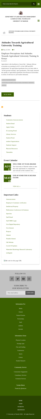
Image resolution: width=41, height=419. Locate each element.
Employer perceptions (8, 80)
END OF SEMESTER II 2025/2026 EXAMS (24, 176)
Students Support (11, 145)
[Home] (20, 12)
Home (20, 400)
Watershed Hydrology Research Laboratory (19, 249)
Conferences (20, 350)
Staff (20, 322)
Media (20, 308)
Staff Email (9, 217)
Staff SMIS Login (11, 221)
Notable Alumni (11, 238)
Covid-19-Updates (11, 246)
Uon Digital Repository (13, 224)
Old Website (9, 242)
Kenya (4, 85)
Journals (20, 329)
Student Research (20, 361)
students (20, 325)
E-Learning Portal (11, 130)
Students (21, 406)
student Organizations (12, 141)
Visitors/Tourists (20, 315)
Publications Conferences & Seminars (17, 210)
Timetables (9, 152)
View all (16, 186)
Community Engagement (20, 372)
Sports (20, 354)
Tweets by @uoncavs (20, 388)
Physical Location (20, 340)
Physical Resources (12, 148)
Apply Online (10, 127)
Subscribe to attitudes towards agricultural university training (2, 107)
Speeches (9, 213)
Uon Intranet (10, 228)
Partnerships (20, 319)
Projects (8, 231)
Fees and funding (20, 347)
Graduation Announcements (14, 120)
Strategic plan (20, 343)
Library (21, 357)
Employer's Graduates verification (16, 203)
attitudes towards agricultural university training (18, 82)
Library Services (11, 134)
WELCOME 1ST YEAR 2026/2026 (24, 164)
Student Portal (10, 138)
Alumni (8, 235)
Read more (9, 95)
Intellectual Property (12, 206)
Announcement (10, 199)
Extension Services (21, 378)
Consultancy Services (20, 375)
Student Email (10, 123)
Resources (21, 409)
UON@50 (9, 253)
